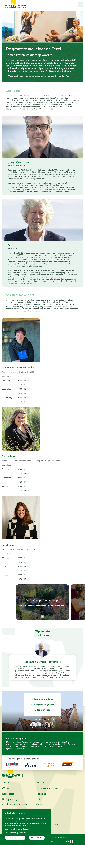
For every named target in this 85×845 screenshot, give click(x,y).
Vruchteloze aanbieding (15, 804)
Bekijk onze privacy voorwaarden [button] (16, 833)
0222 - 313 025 (43, 710)
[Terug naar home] (16, 4)
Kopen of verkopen (47, 788)
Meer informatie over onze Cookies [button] (17, 829)
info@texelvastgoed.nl (44, 704)
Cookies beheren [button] (15, 838)
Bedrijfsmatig (10, 799)
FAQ (38, 799)
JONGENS (53, 837)
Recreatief (8, 793)
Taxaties (41, 793)
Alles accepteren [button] (37, 837)
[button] (80, 4)
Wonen (6, 788)
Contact (41, 804)
